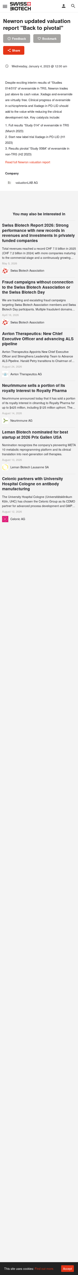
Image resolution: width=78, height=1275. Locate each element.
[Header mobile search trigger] (73, 6)
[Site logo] (21, 6)
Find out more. (44, 1269)
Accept (67, 1269)
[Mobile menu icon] (5, 6)
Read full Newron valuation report (27, 162)
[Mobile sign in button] (63, 6)
